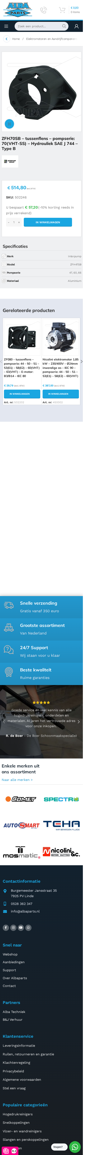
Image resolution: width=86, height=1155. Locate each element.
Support (9, 970)
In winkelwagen (48, 222)
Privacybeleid (13, 1071)
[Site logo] (17, 10)
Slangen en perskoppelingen (26, 1140)
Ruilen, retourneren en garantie (28, 1054)
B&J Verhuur (13, 1020)
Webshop (10, 954)
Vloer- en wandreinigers (22, 1131)
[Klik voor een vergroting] (9, 124)
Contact (9, 986)
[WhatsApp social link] (28, 928)
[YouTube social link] (21, 928)
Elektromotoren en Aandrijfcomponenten (53, 38)
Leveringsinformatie (19, 1046)
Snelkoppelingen (16, 1123)
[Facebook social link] (6, 928)
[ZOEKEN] (64, 26)
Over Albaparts (15, 978)
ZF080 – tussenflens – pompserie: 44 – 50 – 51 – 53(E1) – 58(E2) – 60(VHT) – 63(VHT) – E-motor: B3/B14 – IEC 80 (22, 368)
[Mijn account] (76, 26)
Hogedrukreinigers (18, 1114)
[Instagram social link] (13, 928)
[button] (22, 394)
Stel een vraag (14, 1088)
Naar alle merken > (17, 780)
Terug (6, 38)
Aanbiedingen (14, 962)
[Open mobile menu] (6, 26)
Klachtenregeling (16, 1063)
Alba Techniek (14, 1012)
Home (16, 38)
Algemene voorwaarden (22, 1080)
